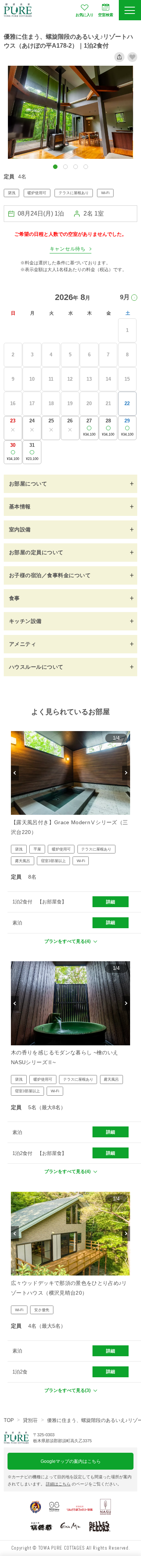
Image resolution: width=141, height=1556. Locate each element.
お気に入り (85, 15)
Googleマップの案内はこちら (71, 1461)
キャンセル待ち (68, 249)
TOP (9, 1420)
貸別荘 (30, 1420)
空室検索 (105, 15)
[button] (55, 166)
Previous (15, 773)
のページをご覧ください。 (83, 1484)
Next (126, 773)
